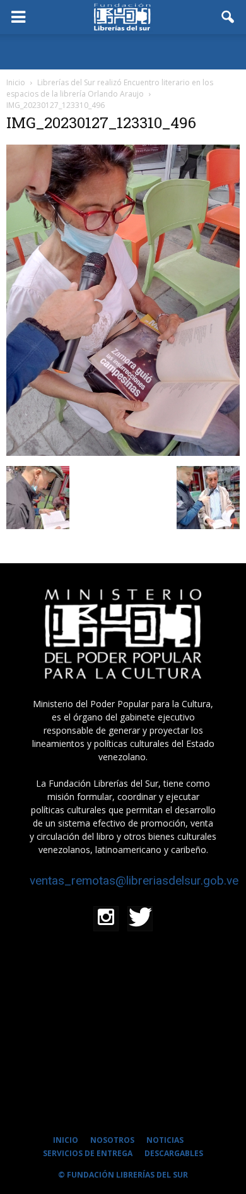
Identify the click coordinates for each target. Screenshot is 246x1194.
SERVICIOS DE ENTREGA (87, 1153)
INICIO (65, 1140)
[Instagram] (106, 918)
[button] (228, 17)
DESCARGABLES (173, 1153)
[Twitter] (140, 918)
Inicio (15, 82)
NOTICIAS (165, 1140)
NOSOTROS (112, 1140)
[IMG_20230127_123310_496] (123, 453)
